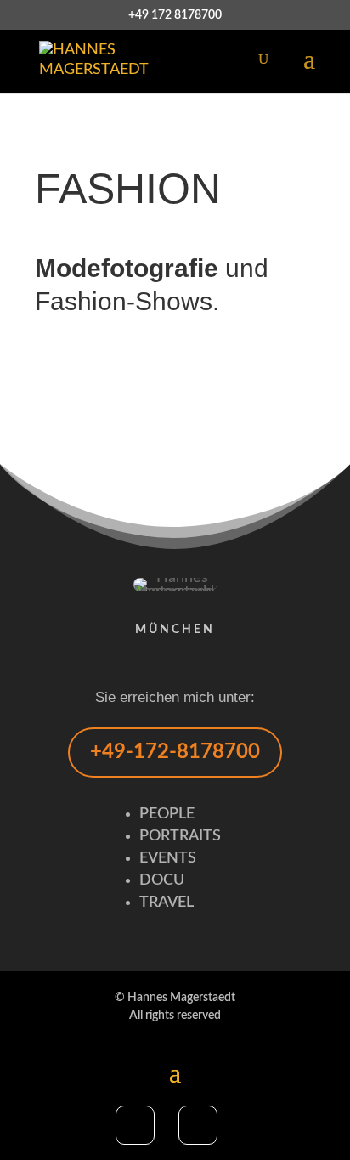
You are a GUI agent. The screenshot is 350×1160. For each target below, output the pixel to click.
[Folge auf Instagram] (197, 1125)
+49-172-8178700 (175, 752)
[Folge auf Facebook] (135, 1125)
